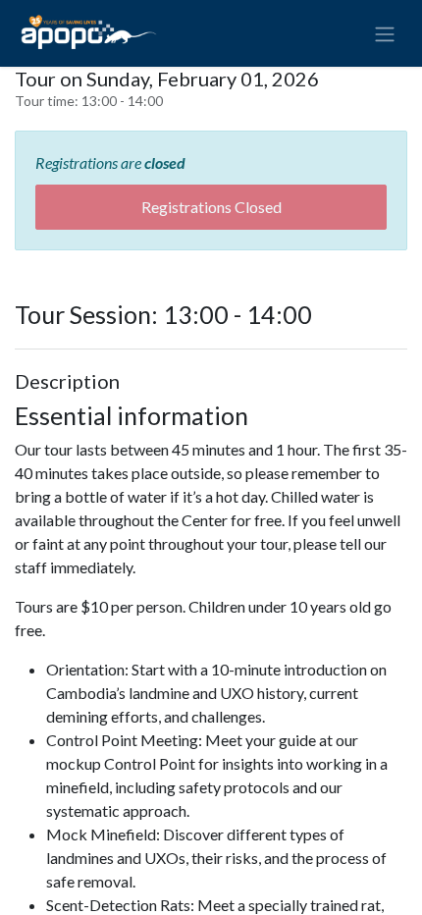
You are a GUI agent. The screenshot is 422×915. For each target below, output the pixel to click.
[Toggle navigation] (384, 33)
